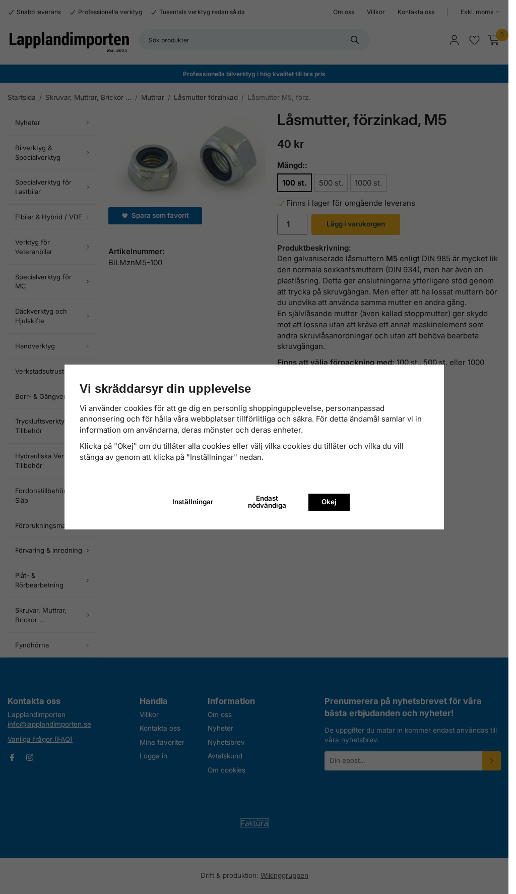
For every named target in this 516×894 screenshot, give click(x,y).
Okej (329, 502)
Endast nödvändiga (267, 501)
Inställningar (192, 502)
